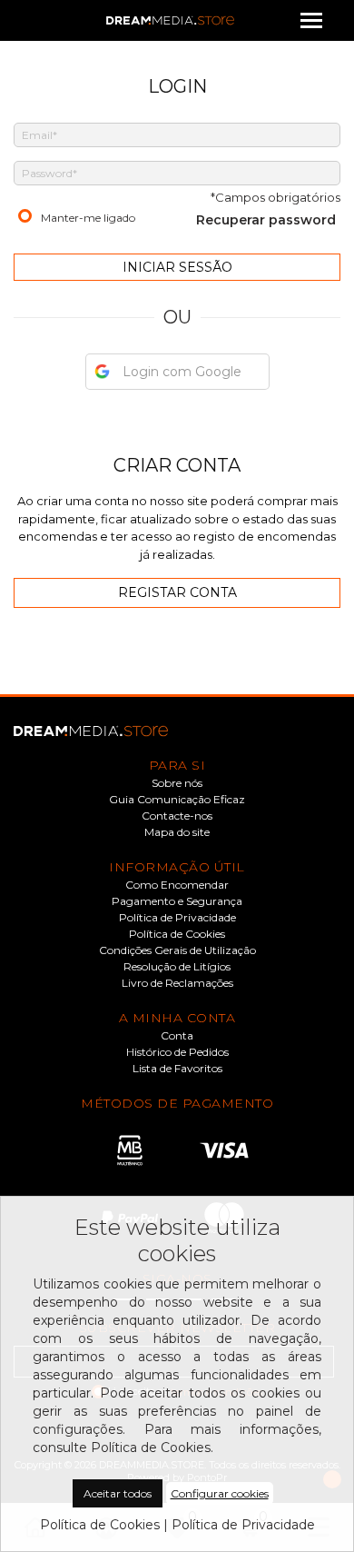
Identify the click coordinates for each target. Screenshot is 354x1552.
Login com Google (182, 371)
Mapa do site (177, 832)
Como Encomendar (177, 885)
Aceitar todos (118, 1493)
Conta (177, 1036)
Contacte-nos (177, 816)
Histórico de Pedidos (177, 1052)
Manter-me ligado (88, 218)
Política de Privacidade (177, 917)
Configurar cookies (220, 1493)
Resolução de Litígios (177, 967)
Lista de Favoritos (177, 1068)
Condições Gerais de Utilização (177, 950)
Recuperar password (266, 220)
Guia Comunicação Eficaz (177, 799)
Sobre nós (177, 783)
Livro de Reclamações (177, 983)
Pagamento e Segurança (177, 901)
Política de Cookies (177, 934)
